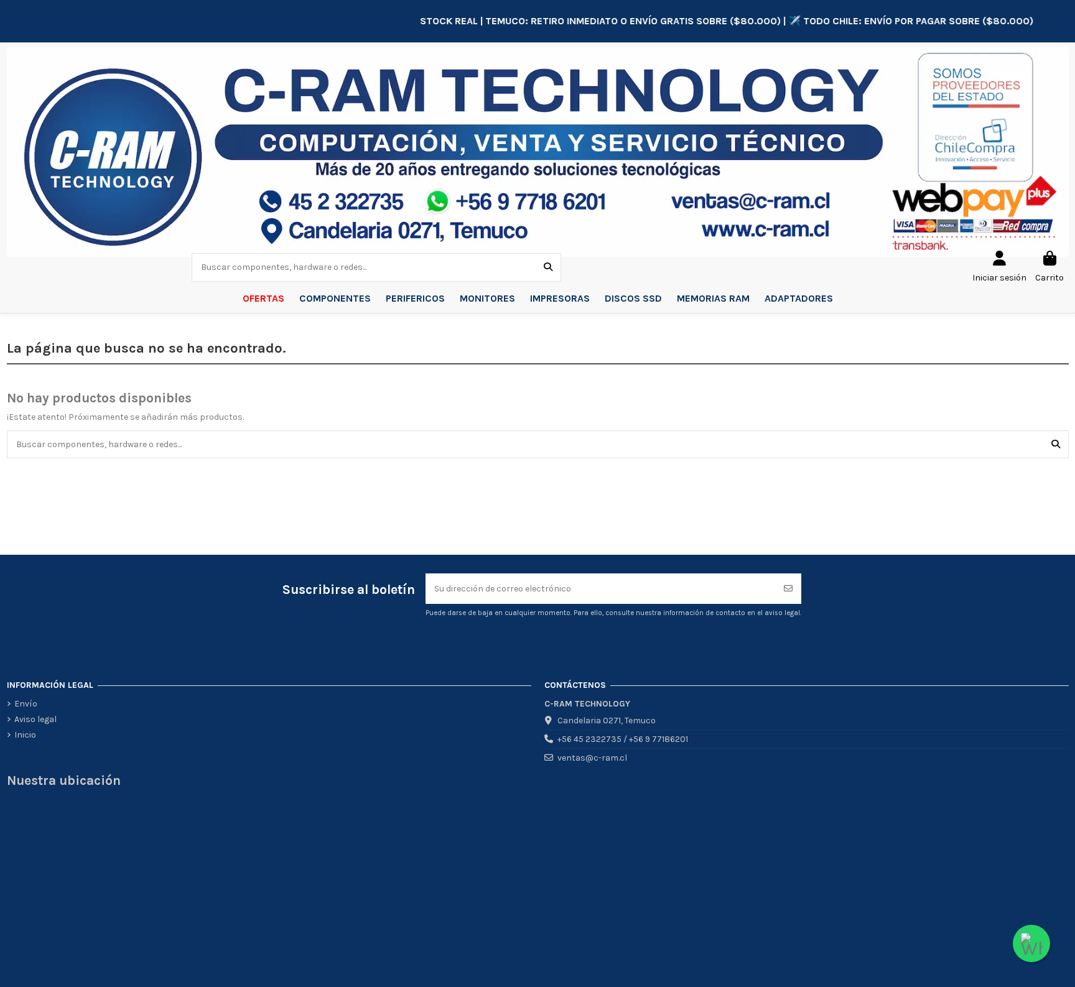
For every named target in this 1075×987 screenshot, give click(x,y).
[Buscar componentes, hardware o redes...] (548, 267)
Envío (25, 703)
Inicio (25, 735)
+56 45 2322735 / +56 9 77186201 (622, 739)
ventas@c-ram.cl (592, 758)
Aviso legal (35, 719)
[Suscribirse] (788, 588)
